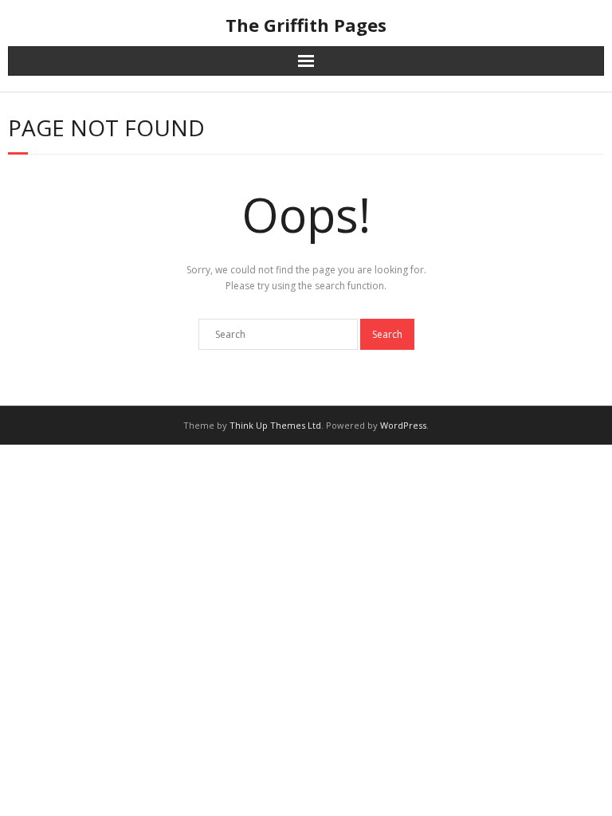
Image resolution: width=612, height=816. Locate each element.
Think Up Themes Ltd (275, 425)
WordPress (403, 425)
